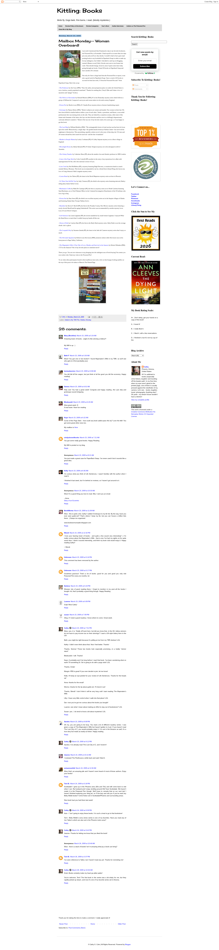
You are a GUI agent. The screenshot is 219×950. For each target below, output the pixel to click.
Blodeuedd (68, 402)
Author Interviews (118, 26)
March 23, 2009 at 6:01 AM (80, 386)
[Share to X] (97, 317)
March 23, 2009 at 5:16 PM (82, 557)
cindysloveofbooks (71, 437)
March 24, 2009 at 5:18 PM (80, 783)
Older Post (122, 924)
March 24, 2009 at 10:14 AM (80, 755)
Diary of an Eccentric (71, 500)
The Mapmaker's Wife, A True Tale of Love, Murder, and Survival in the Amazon (84, 245)
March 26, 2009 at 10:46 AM (84, 843)
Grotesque (63, 110)
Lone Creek (63, 166)
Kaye (66, 417)
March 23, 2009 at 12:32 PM (80, 533)
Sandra (67, 721)
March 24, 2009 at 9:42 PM (82, 830)
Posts (136, 85)
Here (76, 427)
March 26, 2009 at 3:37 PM (80, 857)
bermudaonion (70, 371)
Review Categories (92, 26)
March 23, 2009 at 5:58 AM (86, 371)
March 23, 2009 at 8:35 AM (78, 471)
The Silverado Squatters (67, 238)
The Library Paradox (66, 154)
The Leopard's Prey (65, 230)
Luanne (67, 601)
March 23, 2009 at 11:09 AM (84, 510)
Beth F (66, 355)
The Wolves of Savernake (67, 97)
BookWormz (68, 510)
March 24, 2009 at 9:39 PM (82, 810)
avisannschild (69, 768)
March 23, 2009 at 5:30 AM (80, 355)
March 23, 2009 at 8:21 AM (84, 455)
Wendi (66, 533)
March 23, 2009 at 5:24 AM (86, 336)
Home (60, 26)
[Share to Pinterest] (101, 317)
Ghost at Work (64, 223)
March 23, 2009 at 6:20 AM (83, 402)
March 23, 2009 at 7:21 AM (89, 437)
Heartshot (62, 206)
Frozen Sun (63, 198)
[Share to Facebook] (99, 317)
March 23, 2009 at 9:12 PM (82, 741)
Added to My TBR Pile (72, 320)
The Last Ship (64, 127)
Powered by (139, 73)
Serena (66, 386)
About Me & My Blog (65, 29)
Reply (66, 348)
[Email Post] (88, 317)
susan (66, 615)
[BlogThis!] (95, 317)
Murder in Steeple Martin (67, 139)
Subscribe (145, 66)
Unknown (68, 557)
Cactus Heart (63, 176)
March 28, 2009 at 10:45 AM (82, 870)
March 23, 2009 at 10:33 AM (84, 491)
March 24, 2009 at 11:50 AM (86, 768)
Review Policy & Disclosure (74, 26)
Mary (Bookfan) (70, 336)
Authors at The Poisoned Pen (135, 26)
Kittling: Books (79, 10)
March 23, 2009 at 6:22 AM (78, 417)
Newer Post (63, 924)
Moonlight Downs (65, 147)
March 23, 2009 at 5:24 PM (80, 586)
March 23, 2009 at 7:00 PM (79, 615)
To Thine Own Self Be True (68, 181)
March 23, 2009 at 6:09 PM (80, 601)
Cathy (66, 628)
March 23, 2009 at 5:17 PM (82, 570)
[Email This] (93, 317)
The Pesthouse (64, 88)
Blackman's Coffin (65, 188)
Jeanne (67, 755)
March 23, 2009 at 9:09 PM (80, 721)
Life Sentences (64, 215)
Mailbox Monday (85, 320)
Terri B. (67, 783)
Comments (138, 89)
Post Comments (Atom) (77, 928)
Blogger (128, 944)
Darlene (67, 586)
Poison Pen (63, 105)
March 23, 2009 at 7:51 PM (82, 628)
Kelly (66, 471)
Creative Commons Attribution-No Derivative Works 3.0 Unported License (143, 414)
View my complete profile (140, 400)
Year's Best (105, 26)
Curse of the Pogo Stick (67, 159)
